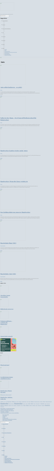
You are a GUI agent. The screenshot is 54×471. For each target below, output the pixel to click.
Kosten (27, 403)
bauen (13, 401)
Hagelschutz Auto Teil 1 (8, 274)
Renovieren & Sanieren (7, 28)
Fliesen (44, 401)
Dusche (29, 401)
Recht (5, 50)
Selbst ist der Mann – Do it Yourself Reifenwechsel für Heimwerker (18, 119)
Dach (27, 401)
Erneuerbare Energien (37, 401)
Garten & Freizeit (49, 401)
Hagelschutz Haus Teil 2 (8, 243)
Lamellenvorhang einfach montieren (6, 409)
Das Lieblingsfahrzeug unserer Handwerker (15, 212)
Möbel (32, 403)
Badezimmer (9, 401)
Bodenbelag (20, 401)
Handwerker (4, 403)
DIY (3, 32)
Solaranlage (15, 405)
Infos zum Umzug (7, 51)
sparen (22, 405)
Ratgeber (42, 403)
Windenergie (39, 405)
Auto (4, 401)
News (4, 44)
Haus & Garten (5, 20)
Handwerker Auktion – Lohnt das (6, 398)
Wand (36, 405)
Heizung (24, 403)
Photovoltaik (37, 403)
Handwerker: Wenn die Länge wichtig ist (14, 181)
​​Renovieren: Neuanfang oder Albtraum (7, 410)
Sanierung (6, 405)
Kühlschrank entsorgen (6, 309)
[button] (9, 422)
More (1, 95)
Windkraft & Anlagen (9, 462)
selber (12, 405)
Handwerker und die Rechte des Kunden (11, 52)
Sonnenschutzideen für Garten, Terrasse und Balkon (9, 412)
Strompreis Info (7, 53)
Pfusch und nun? (4, 365)
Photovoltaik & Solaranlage (7, 420)
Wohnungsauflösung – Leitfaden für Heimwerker (6, 322)
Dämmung (32, 401)
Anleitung (2, 401)
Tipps (24, 405)
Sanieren (2, 405)
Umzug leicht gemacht (6, 336)
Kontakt (4, 416)
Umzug (6, 49)
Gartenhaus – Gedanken (4, 411)
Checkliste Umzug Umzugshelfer (5, 296)
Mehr (3, 48)
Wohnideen (47, 405)
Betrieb (4, 40)
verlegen (33, 405)
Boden (17, 401)
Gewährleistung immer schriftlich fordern (6, 378)
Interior (4, 24)
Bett (15, 401)
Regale (45, 403)
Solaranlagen (19, 405)
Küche (29, 403)
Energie (4, 36)
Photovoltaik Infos (7, 54)
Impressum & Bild (6, 414)
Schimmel (9, 405)
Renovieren (48, 403)
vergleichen (30, 405)
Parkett (34, 403)
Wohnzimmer (2, 406)
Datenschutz (5, 415)
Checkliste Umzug (24, 401)
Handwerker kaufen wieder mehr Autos (14, 151)
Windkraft (43, 405)
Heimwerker (18, 403)
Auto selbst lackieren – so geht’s (11, 87)
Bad (6, 401)
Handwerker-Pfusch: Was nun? (6, 391)
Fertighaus (41, 401)
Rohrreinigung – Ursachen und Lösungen (7, 408)
